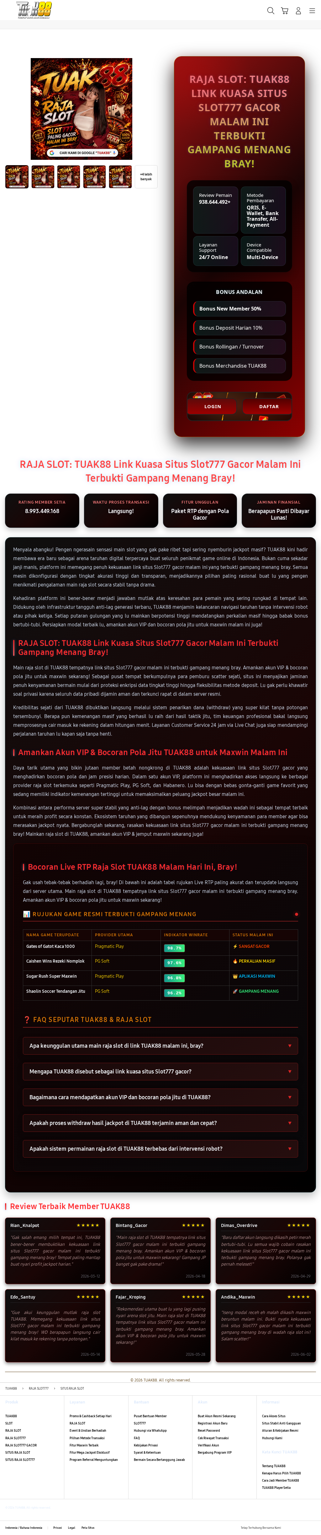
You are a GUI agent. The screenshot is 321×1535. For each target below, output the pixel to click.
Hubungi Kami (272, 1438)
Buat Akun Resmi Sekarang (217, 1416)
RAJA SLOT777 (15, 1438)
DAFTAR (269, 406)
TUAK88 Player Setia (276, 1488)
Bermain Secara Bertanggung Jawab (159, 1460)
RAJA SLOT (13, 1431)
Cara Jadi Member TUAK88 (280, 1481)
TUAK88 (11, 1416)
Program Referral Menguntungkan (94, 1460)
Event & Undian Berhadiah (88, 1431)
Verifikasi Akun (208, 1445)
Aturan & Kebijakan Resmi (280, 1431)
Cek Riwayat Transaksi (213, 1438)
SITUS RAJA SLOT (17, 1453)
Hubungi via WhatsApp (150, 1431)
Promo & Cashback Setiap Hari (91, 1416)
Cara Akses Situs (274, 1416)
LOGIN (212, 406)
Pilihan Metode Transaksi (87, 1438)
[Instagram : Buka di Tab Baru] (304, 1528)
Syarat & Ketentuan (147, 1453)
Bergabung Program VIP (215, 1453)
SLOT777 (140, 1423)
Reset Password (209, 1431)
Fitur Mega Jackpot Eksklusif (90, 1453)
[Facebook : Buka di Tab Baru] (287, 1528)
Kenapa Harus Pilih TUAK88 (281, 1473)
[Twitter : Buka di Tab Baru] (295, 1528)
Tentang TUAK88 (274, 1466)
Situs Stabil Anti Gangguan (281, 1423)
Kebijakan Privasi (146, 1445)
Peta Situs (88, 1527)
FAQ (137, 1438)
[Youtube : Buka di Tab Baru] (313, 1528)
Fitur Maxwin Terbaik (84, 1445)
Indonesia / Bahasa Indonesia (23, 1527)
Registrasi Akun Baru (213, 1423)
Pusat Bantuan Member (150, 1416)
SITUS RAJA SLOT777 (20, 1460)
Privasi (57, 1527)
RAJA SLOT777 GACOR (21, 1445)
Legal (71, 1527)
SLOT (9, 1423)
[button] (284, 10)
